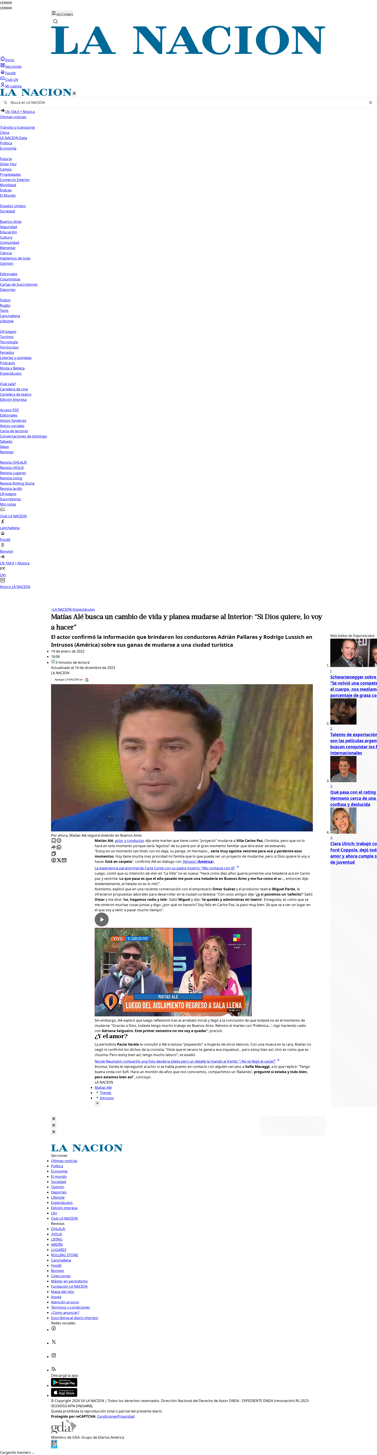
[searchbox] (187, 102)
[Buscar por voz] (370, 102)
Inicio (9, 60)
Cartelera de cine (14, 389)
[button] (188, 339)
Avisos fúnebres (13, 420)
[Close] (53, 1119)
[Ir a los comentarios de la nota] (59, 841)
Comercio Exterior (15, 179)
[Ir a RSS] (53, 1370)
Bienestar (8, 247)
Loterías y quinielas (16, 357)
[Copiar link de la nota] (53, 854)
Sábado (6, 441)
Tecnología (9, 342)
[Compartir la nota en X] (59, 860)
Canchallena (10, 315)
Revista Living (11, 478)
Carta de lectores (14, 431)
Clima (4, 132)
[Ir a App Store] (64, 1395)
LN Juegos (8, 331)
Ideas (4, 446)
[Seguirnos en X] (53, 1343)
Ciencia (6, 253)
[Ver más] (97, 1103)
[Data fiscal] (54, 1447)
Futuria (6, 158)
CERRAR (6, 3)
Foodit (10, 73)
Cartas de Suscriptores (19, 284)
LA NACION (61, 609)
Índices (6, 190)
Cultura (6, 237)
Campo (6, 169)
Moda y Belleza (12, 368)
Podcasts (7, 363)
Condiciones (107, 1416)
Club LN (11, 79)
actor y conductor (129, 840)
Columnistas (10, 279)
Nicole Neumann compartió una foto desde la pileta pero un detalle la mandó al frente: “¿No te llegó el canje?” (185, 1061)
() (198, 861)
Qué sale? (8, 383)
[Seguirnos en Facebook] (53, 1329)
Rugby (5, 305)
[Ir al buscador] (55, 21)
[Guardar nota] (53, 841)
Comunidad (9, 242)
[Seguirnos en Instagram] (53, 1356)
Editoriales (8, 274)
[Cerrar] (74, 94)
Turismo (7, 336)
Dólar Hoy (8, 164)
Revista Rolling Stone (17, 483)
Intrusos (107, 1098)
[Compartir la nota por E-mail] (64, 860)
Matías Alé (103, 1087)
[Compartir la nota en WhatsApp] (59, 847)
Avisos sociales (12, 425)
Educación (8, 232)
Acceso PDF (9, 410)
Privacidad (126, 1416)
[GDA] (63, 1432)
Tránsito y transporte (17, 127)
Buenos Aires (11, 221)
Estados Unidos (13, 205)
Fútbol (5, 300)
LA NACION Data (13, 137)
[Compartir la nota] (53, 847)
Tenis (4, 310)
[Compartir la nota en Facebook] (53, 860)
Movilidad (8, 185)
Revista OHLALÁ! (13, 462)
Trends (105, 1092)
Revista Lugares (13, 472)
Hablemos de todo (15, 258)
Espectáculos (83, 609)
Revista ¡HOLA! (12, 467)
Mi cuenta (13, 86)
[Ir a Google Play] (64, 1385)
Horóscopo (9, 347)
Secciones (13, 66)
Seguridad (8, 226)
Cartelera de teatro (15, 394)
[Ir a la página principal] (188, 53)
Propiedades (10, 174)
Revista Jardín (11, 488)
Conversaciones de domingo (23, 436)
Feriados (7, 352)
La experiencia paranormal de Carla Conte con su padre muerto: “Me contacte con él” (165, 868)
